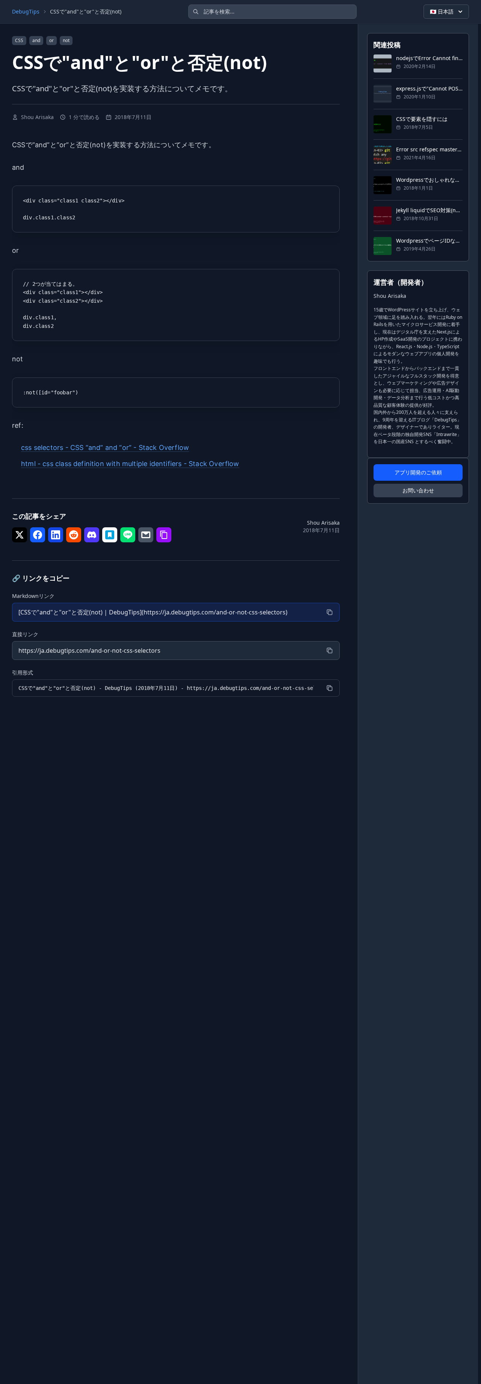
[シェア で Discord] (91, 534)
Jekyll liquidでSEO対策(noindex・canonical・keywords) (429, 210)
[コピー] (329, 612)
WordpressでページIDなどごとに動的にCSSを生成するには (429, 240)
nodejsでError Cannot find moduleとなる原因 (429, 58)
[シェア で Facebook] (37, 534)
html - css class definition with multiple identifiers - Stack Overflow (130, 464)
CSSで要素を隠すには (422, 118)
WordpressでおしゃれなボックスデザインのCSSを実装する (429, 179)
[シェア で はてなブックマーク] (109, 534)
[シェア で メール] (145, 534)
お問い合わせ (418, 490)
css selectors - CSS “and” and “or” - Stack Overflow (105, 447)
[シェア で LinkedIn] (55, 534)
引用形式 (22, 672)
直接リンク (25, 634)
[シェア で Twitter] (19, 534)
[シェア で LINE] (127, 534)
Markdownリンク (33, 595)
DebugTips (25, 11)
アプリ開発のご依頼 (418, 472)
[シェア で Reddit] (73, 534)
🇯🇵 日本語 (442, 11)
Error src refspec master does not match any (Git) (429, 149)
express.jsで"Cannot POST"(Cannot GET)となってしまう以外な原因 (429, 88)
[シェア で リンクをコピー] (163, 534)
